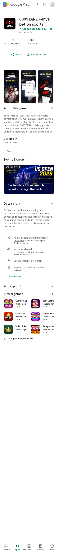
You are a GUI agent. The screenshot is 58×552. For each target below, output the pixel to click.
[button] (20, 43)
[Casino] (10, 151)
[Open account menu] (52, 4)
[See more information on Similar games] (52, 294)
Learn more (19, 241)
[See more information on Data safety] (52, 204)
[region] (29, 41)
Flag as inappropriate (18, 338)
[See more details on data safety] (14, 276)
